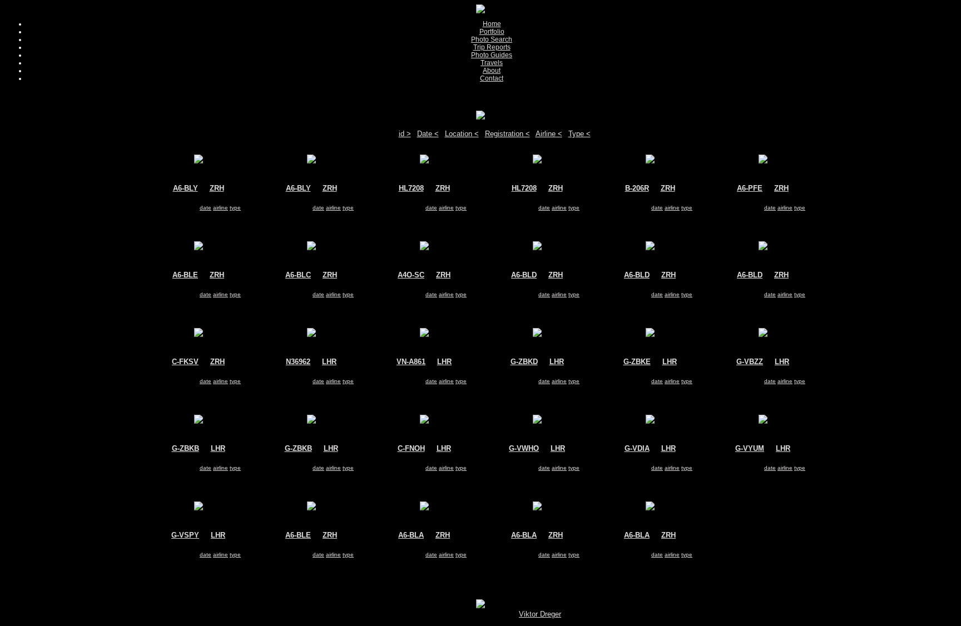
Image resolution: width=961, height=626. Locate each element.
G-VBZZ (749, 361)
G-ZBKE (637, 361)
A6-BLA (411, 535)
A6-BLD (524, 275)
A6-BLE (185, 275)
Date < (428, 134)
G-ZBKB (185, 448)
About (492, 70)
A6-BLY (185, 188)
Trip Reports (492, 47)
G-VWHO (524, 448)
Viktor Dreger (540, 614)
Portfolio (491, 32)
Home (492, 24)
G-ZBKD (524, 361)
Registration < (507, 134)
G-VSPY (185, 535)
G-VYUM (749, 448)
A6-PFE (749, 188)
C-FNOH (411, 448)
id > (405, 134)
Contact (491, 78)
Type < (579, 134)
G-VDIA (637, 448)
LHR (329, 361)
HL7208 (411, 188)
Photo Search (491, 39)
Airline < (549, 134)
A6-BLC (298, 275)
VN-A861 (411, 361)
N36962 (298, 361)
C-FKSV (185, 361)
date (205, 208)
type (235, 208)
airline (220, 208)
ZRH (217, 188)
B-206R (637, 188)
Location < (462, 134)
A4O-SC (411, 275)
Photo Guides (491, 55)
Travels (492, 63)
